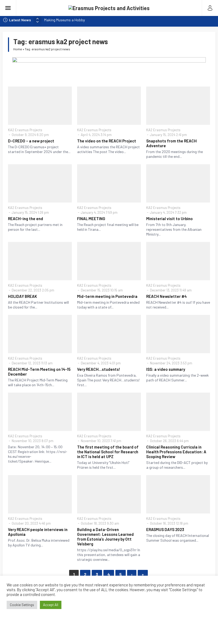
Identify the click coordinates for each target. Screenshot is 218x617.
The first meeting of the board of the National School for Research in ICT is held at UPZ (108, 452)
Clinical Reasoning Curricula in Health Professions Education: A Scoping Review (176, 452)
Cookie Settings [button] (22, 605)
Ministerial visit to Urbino (169, 218)
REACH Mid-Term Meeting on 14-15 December (39, 371)
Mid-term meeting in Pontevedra (107, 296)
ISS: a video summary (165, 369)
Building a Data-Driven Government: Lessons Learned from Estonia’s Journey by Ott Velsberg (105, 536)
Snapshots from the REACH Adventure (171, 143)
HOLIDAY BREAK (22, 296)
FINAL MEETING (91, 218)
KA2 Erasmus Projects (25, 130)
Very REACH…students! (98, 369)
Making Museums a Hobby (64, 20)
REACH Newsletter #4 (166, 296)
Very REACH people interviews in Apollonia (38, 532)
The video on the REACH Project (106, 140)
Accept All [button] (50, 605)
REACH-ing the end (25, 218)
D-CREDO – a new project (31, 140)
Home (17, 49)
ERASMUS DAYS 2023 (165, 529)
